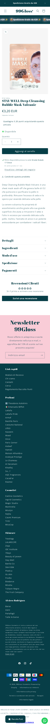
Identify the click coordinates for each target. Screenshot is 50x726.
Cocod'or (9, 478)
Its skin (8, 574)
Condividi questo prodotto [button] (17, 176)
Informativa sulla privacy (26, 692)
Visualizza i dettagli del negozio (20, 169)
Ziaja (7, 545)
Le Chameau (11, 460)
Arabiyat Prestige (13, 457)
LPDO (7, 428)
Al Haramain (11, 464)
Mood (8, 435)
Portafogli (10, 613)
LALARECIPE (11, 542)
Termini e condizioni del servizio (22, 696)
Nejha (8, 514)
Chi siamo (10, 378)
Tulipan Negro (12, 588)
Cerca (8, 385)
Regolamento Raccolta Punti (18, 389)
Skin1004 (9, 567)
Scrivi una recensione (25, 298)
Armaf (8, 417)
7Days (8, 553)
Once (7, 439)
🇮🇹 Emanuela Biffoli (14, 407)
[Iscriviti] (42, 355)
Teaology (9, 538)
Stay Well (9, 560)
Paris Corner (11, 442)
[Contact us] (44, 721)
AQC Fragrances (13, 474)
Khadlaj (9, 467)
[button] (5, 11)
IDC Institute (11, 549)
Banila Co (9, 563)
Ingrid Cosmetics (13, 499)
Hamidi (8, 449)
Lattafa (8, 410)
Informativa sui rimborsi (29, 687)
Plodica (8, 571)
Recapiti (40, 696)
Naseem (9, 432)
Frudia (8, 578)
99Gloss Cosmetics (23, 684)
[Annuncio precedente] (5, 3)
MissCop (9, 524)
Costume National (14, 424)
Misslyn (9, 510)
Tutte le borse (12, 617)
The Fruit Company (14, 592)
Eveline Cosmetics (14, 496)
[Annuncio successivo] (45, 3)
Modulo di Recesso (14, 375)
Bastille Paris (11, 421)
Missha (8, 585)
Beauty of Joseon (13, 556)
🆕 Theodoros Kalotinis (16, 403)
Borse (8, 606)
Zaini (7, 610)
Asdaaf (8, 446)
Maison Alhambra (13, 453)
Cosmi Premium (13, 517)
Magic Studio (11, 503)
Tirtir (7, 521)
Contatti (9, 382)
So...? (7, 471)
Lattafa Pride (11, 414)
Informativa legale (26, 700)
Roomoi (9, 482)
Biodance (9, 581)
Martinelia (10, 506)
